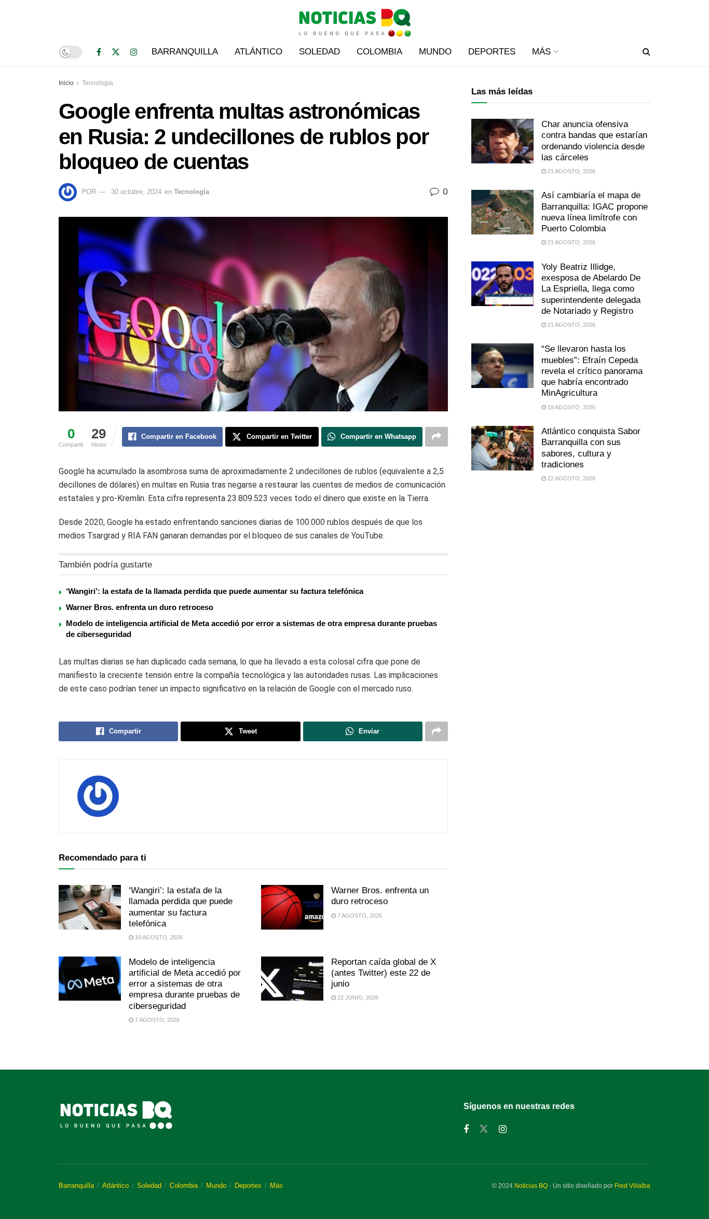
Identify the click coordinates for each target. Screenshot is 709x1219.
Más (541, 52)
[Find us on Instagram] (134, 52)
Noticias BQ (531, 1185)
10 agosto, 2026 (158, 937)
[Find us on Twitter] (116, 52)
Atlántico (258, 52)
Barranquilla (185, 52)
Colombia (379, 52)
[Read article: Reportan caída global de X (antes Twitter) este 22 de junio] (292, 979)
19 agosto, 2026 (570, 407)
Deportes (491, 52)
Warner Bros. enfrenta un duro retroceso (139, 607)
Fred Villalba (632, 1185)
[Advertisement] (560, 577)
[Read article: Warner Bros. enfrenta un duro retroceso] (292, 907)
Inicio (66, 83)
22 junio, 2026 (357, 997)
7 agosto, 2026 (359, 915)
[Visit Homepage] (354, 19)
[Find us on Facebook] (99, 52)
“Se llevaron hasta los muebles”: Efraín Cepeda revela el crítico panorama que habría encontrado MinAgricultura (592, 371)
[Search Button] (646, 51)
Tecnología (97, 83)
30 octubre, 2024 (136, 192)
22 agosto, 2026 (570, 478)
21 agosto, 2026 (570, 171)
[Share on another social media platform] (436, 437)
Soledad (319, 52)
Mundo (435, 52)
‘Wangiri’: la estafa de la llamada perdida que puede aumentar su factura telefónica (214, 591)
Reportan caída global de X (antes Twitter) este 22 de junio (383, 973)
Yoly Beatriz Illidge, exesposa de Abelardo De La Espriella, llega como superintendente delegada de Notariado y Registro (590, 289)
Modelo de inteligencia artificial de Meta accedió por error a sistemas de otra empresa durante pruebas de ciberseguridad (185, 984)
